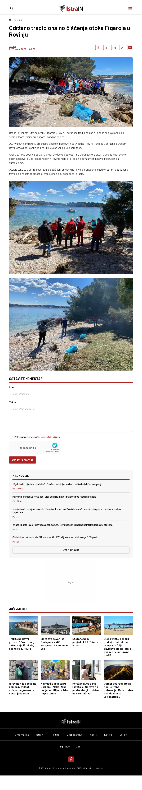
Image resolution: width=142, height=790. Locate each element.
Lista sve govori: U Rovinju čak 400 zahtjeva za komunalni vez (54, 643)
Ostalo (123, 734)
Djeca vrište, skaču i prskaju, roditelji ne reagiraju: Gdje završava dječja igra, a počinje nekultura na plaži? (117, 647)
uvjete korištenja (52, 437)
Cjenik (79, 746)
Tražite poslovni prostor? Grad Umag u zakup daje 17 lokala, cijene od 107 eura (22, 643)
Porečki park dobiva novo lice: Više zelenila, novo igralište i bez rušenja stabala (54, 496)
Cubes (100, 768)
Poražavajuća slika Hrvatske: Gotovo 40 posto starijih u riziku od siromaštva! (85, 688)
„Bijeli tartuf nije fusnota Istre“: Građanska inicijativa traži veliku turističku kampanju (57, 484)
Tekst (12, 402)
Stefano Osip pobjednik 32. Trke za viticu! (85, 642)
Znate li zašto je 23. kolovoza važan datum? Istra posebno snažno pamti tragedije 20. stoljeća (62, 524)
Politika (55, 734)
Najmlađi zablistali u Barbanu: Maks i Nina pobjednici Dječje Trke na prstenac (54, 688)
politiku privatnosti (34, 437)
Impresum (65, 746)
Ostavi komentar (22, 459)
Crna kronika (22, 734)
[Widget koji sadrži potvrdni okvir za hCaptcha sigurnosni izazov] (35, 447)
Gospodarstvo (75, 734)
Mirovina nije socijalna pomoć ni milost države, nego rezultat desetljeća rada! (22, 688)
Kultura (108, 734)
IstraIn (18, 19)
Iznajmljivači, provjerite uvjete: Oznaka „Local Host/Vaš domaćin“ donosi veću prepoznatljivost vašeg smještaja (66, 510)
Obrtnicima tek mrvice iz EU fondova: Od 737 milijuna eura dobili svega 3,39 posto (55, 537)
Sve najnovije (71, 549)
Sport (93, 734)
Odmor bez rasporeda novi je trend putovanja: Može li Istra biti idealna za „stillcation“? (118, 690)
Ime (11, 387)
